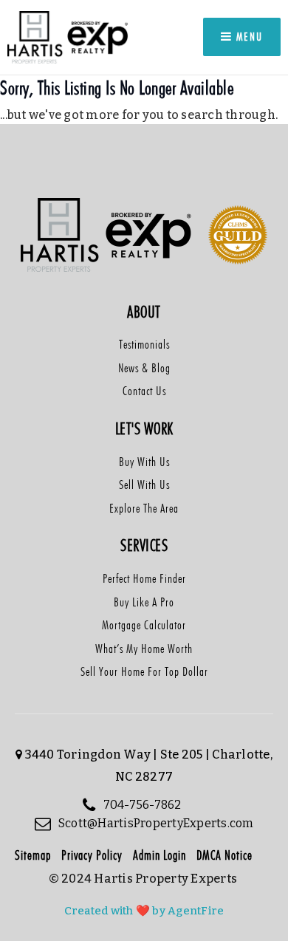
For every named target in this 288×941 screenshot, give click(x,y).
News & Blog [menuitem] (144, 367)
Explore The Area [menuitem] (144, 508)
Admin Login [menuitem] (159, 855)
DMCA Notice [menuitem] (224, 855)
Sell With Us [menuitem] (144, 484)
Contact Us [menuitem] (144, 390)
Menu (248, 37)
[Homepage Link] (68, 37)
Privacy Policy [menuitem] (92, 855)
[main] (144, 114)
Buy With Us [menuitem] (144, 461)
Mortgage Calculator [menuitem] (144, 624)
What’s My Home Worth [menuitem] (144, 648)
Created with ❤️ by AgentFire (144, 910)
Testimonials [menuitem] (144, 344)
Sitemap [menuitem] (33, 855)
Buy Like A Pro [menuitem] (144, 602)
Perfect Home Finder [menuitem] (144, 578)
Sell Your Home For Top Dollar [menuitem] (144, 671)
